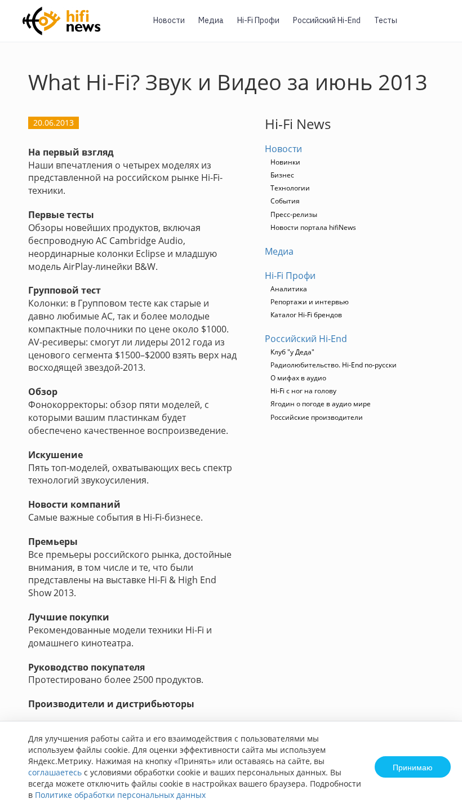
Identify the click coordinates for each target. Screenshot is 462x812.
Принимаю (413, 767)
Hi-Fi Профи (258, 20)
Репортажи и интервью (309, 302)
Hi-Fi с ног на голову (303, 391)
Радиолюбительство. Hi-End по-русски (333, 365)
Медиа (211, 20)
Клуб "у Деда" (292, 352)
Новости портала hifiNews (313, 227)
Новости (169, 20)
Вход (436, 27)
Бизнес (282, 175)
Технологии (290, 188)
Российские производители (316, 417)
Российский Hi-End (327, 20)
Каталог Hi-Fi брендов (306, 315)
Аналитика (288, 289)
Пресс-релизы (293, 214)
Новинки (285, 162)
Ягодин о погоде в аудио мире (320, 404)
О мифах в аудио (298, 378)
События (285, 201)
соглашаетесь (55, 772)
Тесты (385, 20)
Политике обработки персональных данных (120, 794)
